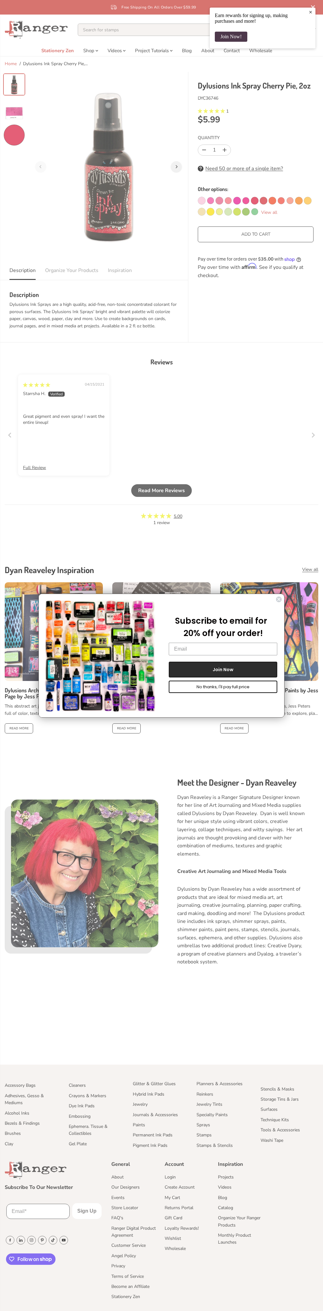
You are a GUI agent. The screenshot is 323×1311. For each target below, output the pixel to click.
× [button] (310, 12)
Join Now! (231, 36)
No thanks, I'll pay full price (223, 687)
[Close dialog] (279, 599)
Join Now (223, 669)
